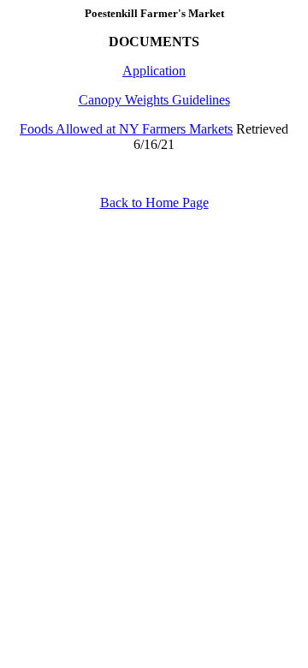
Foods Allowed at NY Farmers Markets (126, 129)
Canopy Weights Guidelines (154, 99)
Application (154, 70)
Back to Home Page (154, 202)
